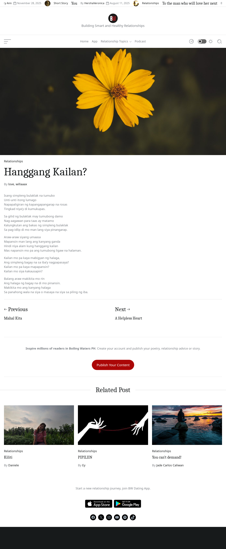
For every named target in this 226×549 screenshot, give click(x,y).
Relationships (140, 3)
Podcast (140, 41)
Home (84, 41)
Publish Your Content (113, 365)
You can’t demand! (166, 457)
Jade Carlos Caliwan (170, 465)
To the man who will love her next (179, 3)
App (94, 41)
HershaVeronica (84, 3)
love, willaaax (17, 184)
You (64, 3)
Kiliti (8, 457)
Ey (83, 465)
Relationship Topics (114, 41)
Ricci (217, 3)
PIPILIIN (85, 457)
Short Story (51, 3)
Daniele (13, 465)
